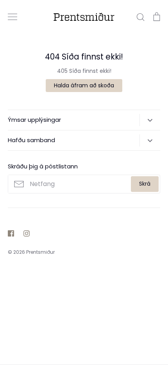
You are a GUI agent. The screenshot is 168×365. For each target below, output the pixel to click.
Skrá (144, 184)
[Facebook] (11, 233)
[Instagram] (26, 233)
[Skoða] (12, 17)
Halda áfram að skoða (84, 85)
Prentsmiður (40, 252)
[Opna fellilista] (149, 120)
